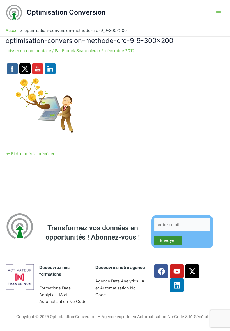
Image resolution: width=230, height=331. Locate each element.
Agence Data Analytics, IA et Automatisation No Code (119, 288)
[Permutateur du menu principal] (218, 13)
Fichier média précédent (31, 154)
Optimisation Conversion (66, 12)
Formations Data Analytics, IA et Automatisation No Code (62, 295)
